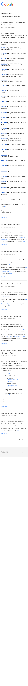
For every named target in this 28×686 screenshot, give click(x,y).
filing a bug (8, 336)
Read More (4, 217)
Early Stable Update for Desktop (12, 413)
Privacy (21, 452)
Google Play (11, 264)
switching (10, 332)
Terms (25, 452)
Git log (25, 330)
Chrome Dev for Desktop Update (12, 316)
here (24, 241)
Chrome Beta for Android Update (12, 251)
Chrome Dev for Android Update (12, 284)
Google (16, 452)
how (4, 334)
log (18, 430)
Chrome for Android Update (10, 224)
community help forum (20, 336)
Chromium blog (5, 271)
